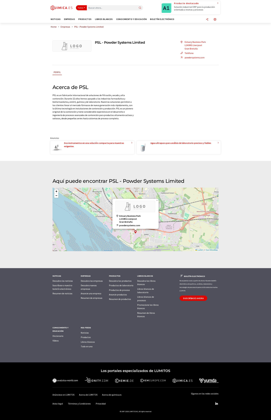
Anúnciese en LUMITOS (64, 394)
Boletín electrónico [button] (162, 19)
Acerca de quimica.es (112, 394)
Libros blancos (88, 341)
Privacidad (101, 403)
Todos (80, 7)
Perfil (57, 72)
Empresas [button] (69, 19)
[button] (135, 232)
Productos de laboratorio (121, 285)
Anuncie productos (118, 294)
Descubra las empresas (92, 280)
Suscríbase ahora (193, 298)
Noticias (85, 332)
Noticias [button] (56, 19)
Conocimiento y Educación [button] (131, 19)
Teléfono (189, 53)
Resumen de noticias (62, 293)
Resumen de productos (120, 299)
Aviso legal (58, 403)
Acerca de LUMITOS (88, 394)
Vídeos (56, 340)
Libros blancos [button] (104, 19)
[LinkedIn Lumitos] (216, 403)
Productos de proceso (119, 290)
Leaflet (200, 250)
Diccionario (58, 336)
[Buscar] (140, 8)
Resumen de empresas (91, 298)
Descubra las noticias (63, 280)
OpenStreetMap (212, 250)
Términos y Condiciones (79, 403)
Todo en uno (87, 346)
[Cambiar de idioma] (215, 19)
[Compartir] (207, 19)
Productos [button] (85, 19)
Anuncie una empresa (91, 293)
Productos (86, 337)
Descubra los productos (120, 280)
